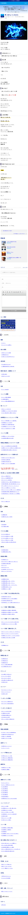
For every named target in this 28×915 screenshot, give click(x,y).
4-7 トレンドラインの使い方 (6, 676)
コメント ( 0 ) (25, 267)
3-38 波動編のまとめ (4, 645)
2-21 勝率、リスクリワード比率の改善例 (8, 463)
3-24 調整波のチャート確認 (5, 588)
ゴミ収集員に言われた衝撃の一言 (14, 257)
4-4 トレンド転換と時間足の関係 (6, 664)
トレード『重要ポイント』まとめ (7, 868)
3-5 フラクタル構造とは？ (5, 534)
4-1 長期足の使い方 (4, 658)
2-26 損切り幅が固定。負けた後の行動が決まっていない (10, 483)
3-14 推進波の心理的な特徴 (5, 563)
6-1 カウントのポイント (5, 782)
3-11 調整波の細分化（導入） (6, 551)
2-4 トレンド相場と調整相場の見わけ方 (8, 401)
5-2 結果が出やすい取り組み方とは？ (7, 734)
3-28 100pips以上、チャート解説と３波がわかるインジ (10, 602)
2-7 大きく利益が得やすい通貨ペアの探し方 (8, 412)
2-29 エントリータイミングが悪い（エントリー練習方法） (11, 489)
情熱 (19, 16)
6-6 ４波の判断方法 (4, 792)
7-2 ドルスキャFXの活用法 (5, 878)
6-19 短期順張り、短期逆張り (6, 829)
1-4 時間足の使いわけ (5, 354)
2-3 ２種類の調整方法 (5, 399)
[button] (3, 292)
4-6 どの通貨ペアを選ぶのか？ (6, 674)
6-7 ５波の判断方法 (4, 794)
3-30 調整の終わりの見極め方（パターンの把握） (9, 612)
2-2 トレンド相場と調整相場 (6, 397)
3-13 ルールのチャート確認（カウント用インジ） (9, 561)
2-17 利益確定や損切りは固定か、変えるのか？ (9, 449)
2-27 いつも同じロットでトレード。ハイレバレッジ (10, 485)
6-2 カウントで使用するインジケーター (8, 784)
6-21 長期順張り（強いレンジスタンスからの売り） (10, 833)
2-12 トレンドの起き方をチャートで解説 (8, 428)
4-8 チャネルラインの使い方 (6, 678)
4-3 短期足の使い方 (4, 662)
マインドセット (12, 16)
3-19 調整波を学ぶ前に (5, 579)
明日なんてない (10, 252)
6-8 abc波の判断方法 (4, 796)
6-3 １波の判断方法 (4, 786)
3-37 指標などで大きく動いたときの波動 (8, 637)
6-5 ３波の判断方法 (4, 790)
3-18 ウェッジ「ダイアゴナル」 (6, 571)
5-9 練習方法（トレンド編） (6, 767)
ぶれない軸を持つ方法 (11, 241)
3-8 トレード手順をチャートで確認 (7, 540)
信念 (17, 16)
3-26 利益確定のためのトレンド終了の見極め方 (9, 598)
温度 (22, 16)
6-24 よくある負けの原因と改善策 (7, 845)
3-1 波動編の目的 (4, 514)
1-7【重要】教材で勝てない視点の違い (7, 366)
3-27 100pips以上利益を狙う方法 (6, 600)
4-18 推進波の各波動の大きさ (6, 715)
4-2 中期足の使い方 (4, 660)
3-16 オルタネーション (5, 567)
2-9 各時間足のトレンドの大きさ (6, 422)
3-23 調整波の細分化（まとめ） (6, 586)
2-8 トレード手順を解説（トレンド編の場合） (9, 420)
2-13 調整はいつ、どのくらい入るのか (7, 436)
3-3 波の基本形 (3, 524)
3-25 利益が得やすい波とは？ (6, 596)
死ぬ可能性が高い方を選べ (7, 230)
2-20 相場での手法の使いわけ (6, 461)
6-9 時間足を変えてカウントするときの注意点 (9, 798)
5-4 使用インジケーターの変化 (6, 738)
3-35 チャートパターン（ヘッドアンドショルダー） (10, 633)
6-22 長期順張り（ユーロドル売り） (7, 835)
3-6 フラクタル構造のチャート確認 (7, 536)
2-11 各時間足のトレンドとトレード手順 (8, 426)
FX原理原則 (3, 3)
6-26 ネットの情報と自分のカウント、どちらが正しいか (10, 849)
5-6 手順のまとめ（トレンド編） (6, 755)
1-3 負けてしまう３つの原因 (6, 352)
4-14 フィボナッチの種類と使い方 (7, 701)
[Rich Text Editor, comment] (14, 301)
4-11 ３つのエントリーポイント (6, 689)
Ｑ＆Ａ (13, 469)
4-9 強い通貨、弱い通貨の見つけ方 (7, 680)
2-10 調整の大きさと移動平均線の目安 (7, 424)
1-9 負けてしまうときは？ (5, 376)
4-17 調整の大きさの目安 (5, 713)
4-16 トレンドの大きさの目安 (6, 711)
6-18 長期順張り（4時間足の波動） (7, 827)
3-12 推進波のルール (4, 559)
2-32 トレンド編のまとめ (5, 501)
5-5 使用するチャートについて (6, 746)
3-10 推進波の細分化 (4, 549)
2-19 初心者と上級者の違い (5, 459)
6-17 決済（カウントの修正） (6, 819)
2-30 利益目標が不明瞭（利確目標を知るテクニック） (10, 491)
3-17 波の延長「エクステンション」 (7, 569)
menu (26, 3)
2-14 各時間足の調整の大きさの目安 (7, 438)
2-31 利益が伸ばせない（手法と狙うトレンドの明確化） (10, 493)
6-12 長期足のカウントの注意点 (6, 810)
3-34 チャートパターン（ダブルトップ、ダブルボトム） (10, 631)
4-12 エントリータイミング (5, 691)
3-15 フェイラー (4, 565)
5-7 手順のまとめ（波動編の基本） (7, 757)
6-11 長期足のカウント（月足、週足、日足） (8, 808)
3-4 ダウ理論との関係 (5, 526)
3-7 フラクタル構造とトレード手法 (7, 538)
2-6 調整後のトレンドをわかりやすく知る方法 (9, 410)
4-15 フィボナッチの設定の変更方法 (7, 703)
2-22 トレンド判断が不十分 (5, 476)
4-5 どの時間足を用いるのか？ (6, 666)
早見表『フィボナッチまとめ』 (6, 866)
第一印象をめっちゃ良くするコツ (19, 233)
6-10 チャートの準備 (4, 806)
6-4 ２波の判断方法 (4, 788)
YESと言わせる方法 (11, 247)
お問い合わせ (3, 904)
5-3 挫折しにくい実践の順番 (6, 736)
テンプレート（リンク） (5, 748)
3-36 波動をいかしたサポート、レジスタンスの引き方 (10, 635)
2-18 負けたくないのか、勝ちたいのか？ (8, 457)
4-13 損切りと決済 (4, 693)
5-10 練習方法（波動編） (5, 769)
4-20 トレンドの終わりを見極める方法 (7, 719)
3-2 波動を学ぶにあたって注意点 (6, 516)
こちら (23, 6)
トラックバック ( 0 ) (17, 267)
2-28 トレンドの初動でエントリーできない (8, 487)
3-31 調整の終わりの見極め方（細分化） (8, 614)
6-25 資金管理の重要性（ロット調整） (7, 847)
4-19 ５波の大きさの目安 (5, 717)
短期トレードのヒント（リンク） (7, 891)
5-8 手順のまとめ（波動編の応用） (7, 759)
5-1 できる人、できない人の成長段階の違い (8, 732)
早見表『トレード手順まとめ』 (6, 864)
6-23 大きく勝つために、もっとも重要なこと (8, 843)
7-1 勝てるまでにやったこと (6, 876)
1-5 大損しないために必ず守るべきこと (8, 356)
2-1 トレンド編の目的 (5, 389)
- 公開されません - (6, 283)
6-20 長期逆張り (4, 831)
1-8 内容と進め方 (4, 374)
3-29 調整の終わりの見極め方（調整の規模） (8, 610)
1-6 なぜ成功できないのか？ (6, 364)
